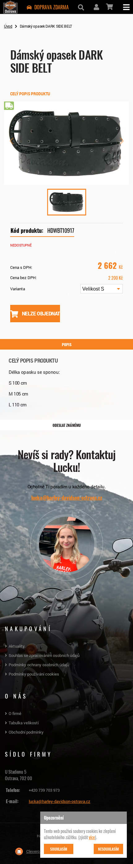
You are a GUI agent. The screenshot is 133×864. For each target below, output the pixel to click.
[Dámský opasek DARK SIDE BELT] (66, 183)
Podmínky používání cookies (34, 674)
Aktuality (17, 646)
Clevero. (33, 851)
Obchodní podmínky (26, 732)
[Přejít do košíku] (109, 7)
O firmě (15, 713)
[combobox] (101, 288)
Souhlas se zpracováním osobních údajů (44, 655)
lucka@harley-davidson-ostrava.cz (66, 497)
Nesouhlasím (108, 849)
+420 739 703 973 (44, 790)
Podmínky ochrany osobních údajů (39, 664)
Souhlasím (58, 849)
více (92, 837)
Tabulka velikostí (24, 723)
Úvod (8, 26)
